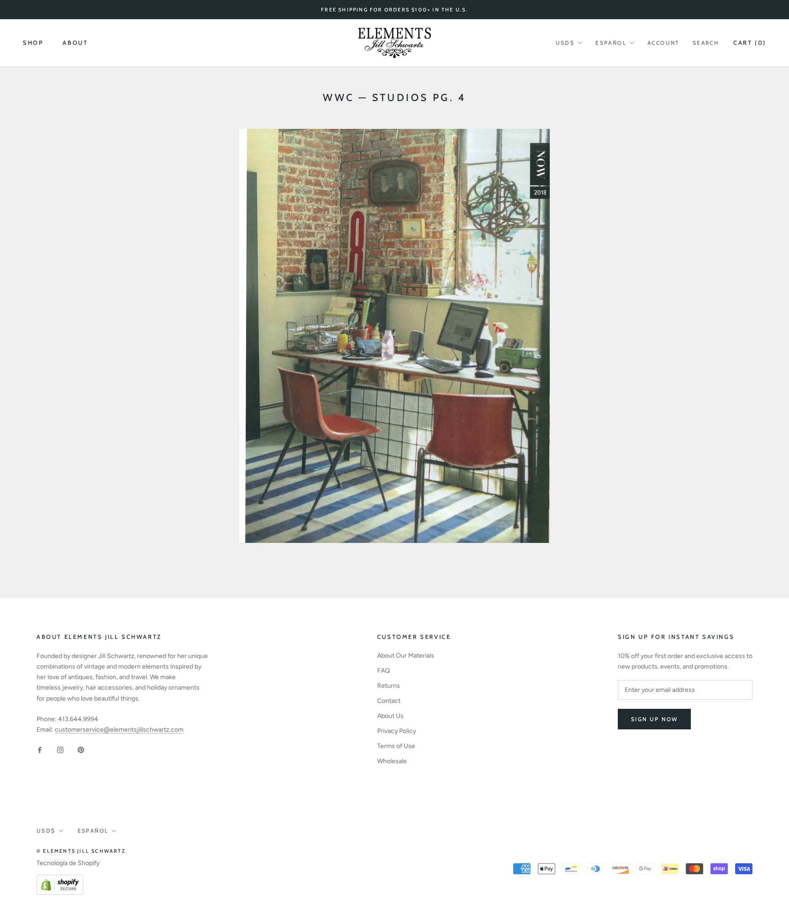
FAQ (383, 671)
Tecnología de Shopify (68, 863)
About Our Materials (405, 655)
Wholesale (392, 761)
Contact (388, 701)
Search (706, 42)
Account (663, 42)
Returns (388, 686)
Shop (33, 42)
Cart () (749, 42)
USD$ (565, 42)
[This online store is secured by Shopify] (60, 880)
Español (610, 42)
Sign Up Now (654, 719)
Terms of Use (396, 746)
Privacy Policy (396, 731)
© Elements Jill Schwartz (81, 851)
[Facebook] (40, 749)
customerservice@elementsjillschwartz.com (119, 729)
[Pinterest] (81, 749)
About (75, 42)
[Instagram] (60, 749)
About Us (390, 716)
